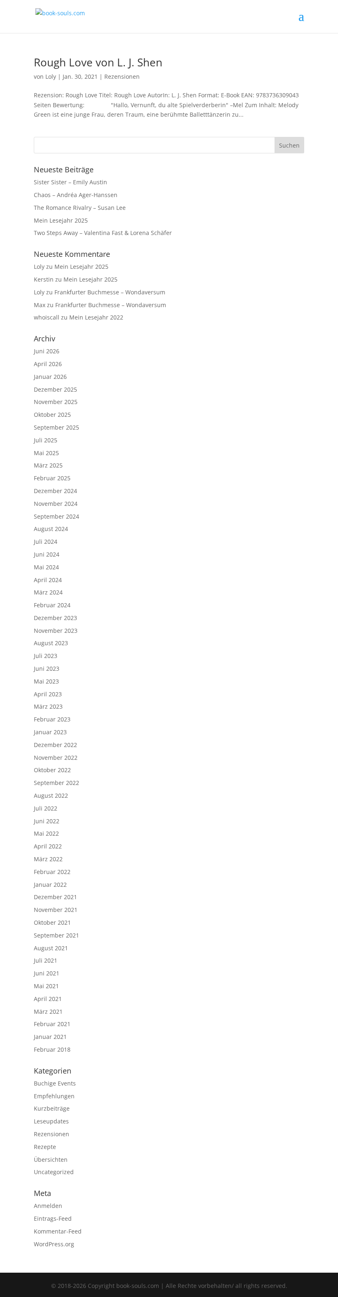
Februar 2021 (52, 1024)
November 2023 (55, 630)
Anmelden (48, 1206)
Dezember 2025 (55, 389)
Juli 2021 (45, 960)
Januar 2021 (50, 1037)
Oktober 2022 (52, 770)
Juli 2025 (45, 440)
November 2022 (55, 757)
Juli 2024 (45, 541)
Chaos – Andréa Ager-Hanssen (75, 195)
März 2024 (48, 592)
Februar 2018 (52, 1049)
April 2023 (48, 694)
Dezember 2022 (55, 745)
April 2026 (48, 364)
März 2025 (48, 465)
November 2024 (55, 504)
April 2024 (48, 580)
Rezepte (45, 1147)
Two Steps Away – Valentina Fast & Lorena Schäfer (103, 233)
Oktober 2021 (52, 922)
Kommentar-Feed (58, 1231)
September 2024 (56, 516)
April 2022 (48, 846)
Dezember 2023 (55, 618)
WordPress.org (54, 1244)
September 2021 (56, 935)
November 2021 (55, 910)
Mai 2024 (46, 567)
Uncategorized (54, 1172)
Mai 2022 (46, 833)
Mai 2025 (46, 453)
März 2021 (48, 1011)
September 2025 (56, 427)
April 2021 (48, 999)
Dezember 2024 (55, 491)
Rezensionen (122, 76)
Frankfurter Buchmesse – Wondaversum (109, 292)
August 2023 (51, 643)
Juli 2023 (45, 656)
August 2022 (51, 795)
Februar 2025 (52, 478)
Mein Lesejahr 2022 (96, 317)
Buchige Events (55, 1083)
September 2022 (56, 783)
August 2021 (51, 948)
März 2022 (48, 859)
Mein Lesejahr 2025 (61, 220)
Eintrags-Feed (53, 1218)
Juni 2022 (46, 821)
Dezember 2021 (55, 897)
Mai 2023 (46, 681)
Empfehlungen (54, 1096)
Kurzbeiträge (52, 1108)
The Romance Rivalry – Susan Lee (80, 207)
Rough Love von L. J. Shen (98, 62)
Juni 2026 (46, 351)
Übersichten (51, 1159)
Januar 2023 (50, 732)
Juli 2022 (45, 808)
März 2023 (48, 706)
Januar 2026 (50, 377)
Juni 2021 (46, 973)
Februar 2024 (52, 605)
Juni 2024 (46, 554)
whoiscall (46, 317)
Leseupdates (51, 1121)
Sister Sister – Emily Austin (70, 182)
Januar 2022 (50, 884)
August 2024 (51, 529)
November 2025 (55, 402)
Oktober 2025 (52, 414)
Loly (50, 76)
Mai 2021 (46, 986)
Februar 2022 (52, 872)
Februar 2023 (52, 719)
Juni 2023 (46, 668)
